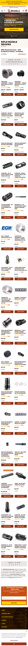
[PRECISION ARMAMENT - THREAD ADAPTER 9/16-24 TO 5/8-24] (7, 74)
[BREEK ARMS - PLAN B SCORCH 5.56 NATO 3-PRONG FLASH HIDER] (21, 537)
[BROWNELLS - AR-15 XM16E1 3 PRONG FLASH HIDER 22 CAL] (21, 322)
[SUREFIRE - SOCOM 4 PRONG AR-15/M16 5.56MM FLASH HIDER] (7, 105)
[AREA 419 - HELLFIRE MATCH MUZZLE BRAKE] (21, 444)
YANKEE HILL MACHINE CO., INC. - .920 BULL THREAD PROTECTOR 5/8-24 (20, 238)
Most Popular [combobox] (21, 54)
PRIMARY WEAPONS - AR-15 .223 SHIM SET (20, 392)
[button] (2, 11)
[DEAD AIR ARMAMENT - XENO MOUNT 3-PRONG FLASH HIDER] (21, 354)
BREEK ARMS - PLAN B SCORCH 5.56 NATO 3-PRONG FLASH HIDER (20, 546)
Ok (14, 643)
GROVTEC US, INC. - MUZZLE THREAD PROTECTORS (20, 114)
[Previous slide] (1, 25)
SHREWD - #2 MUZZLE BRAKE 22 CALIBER (20, 298)
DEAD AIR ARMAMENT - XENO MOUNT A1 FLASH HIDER (7, 423)
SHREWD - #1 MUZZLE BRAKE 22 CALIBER (20, 422)
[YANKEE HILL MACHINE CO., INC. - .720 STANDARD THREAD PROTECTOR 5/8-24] (7, 290)
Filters (5, 54)
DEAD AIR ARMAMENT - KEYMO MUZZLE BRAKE (21, 145)
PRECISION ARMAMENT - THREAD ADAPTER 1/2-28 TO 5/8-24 (20, 83)
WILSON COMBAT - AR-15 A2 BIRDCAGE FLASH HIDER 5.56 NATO (7, 206)
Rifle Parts (11, 577)
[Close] (26, 631)
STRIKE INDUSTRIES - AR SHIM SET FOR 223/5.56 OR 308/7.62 (21, 269)
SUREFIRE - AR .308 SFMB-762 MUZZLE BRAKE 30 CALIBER (20, 516)
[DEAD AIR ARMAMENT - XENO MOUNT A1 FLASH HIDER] (7, 414)
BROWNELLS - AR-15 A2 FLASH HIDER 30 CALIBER (6, 546)
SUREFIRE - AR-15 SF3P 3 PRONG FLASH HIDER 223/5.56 (7, 175)
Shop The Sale (14, 29)
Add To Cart (7, 94)
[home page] (14, 11)
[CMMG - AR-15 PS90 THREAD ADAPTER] (21, 475)
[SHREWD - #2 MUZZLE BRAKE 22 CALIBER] (21, 290)
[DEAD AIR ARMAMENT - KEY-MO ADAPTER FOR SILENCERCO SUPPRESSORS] (7, 444)
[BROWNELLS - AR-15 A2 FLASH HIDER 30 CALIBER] (7, 537)
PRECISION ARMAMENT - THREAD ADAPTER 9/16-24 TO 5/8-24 (7, 83)
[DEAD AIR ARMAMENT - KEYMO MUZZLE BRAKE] (21, 135)
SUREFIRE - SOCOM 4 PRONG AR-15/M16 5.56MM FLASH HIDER (7, 114)
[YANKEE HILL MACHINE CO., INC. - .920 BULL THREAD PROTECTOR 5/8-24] (21, 228)
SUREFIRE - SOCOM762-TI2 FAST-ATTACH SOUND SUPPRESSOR (7, 485)
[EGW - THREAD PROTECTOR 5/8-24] (7, 228)
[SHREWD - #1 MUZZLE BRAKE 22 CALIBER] (21, 414)
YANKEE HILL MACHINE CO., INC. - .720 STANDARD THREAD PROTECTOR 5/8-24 (6, 300)
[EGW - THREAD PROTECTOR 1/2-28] (7, 354)
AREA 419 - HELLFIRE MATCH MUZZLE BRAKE (20, 453)
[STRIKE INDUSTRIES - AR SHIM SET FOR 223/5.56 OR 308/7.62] (21, 260)
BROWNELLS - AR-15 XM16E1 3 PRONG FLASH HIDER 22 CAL (20, 332)
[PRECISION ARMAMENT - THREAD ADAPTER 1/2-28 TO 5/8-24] (21, 74)
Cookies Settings (14, 640)
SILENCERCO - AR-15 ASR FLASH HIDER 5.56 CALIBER (6, 269)
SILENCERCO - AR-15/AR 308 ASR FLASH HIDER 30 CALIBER (7, 516)
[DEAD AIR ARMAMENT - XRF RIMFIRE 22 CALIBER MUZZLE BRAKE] (7, 322)
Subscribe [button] (14, 603)
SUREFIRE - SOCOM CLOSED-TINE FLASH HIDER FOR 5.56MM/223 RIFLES (20, 175)
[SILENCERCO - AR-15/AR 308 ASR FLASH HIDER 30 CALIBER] (7, 507)
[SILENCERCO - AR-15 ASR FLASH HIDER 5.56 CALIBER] (7, 260)
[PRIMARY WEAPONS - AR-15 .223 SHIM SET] (21, 384)
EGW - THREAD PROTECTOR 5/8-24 (6, 236)
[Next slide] (26, 25)
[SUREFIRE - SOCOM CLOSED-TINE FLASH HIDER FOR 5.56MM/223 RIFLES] (21, 165)
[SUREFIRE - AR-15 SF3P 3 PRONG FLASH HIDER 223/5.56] (7, 165)
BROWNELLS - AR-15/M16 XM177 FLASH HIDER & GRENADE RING (20, 206)
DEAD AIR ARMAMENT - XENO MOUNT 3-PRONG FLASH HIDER (21, 363)
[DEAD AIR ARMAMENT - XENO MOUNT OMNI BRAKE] (7, 384)
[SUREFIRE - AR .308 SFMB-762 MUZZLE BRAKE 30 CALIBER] (21, 507)
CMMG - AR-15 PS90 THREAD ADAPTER (20, 484)
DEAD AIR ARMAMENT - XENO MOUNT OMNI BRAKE (7, 393)
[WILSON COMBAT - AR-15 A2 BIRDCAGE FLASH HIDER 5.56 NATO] (7, 197)
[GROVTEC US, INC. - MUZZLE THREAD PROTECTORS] (21, 105)
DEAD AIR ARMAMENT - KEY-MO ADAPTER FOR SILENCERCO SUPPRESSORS (7, 454)
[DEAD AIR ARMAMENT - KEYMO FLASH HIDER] (7, 135)
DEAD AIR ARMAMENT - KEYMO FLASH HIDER (7, 144)
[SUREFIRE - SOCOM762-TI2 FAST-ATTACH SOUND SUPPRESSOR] (7, 475)
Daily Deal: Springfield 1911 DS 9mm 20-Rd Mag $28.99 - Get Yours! (14, 7)
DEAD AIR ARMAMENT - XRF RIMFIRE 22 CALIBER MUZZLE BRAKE (7, 332)
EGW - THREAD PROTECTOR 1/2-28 (6, 362)
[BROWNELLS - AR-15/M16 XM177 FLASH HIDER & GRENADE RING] (21, 197)
